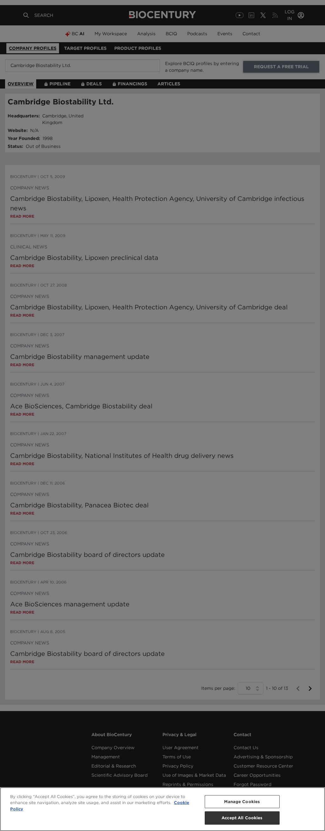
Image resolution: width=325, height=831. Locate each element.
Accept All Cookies (242, 817)
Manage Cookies (242, 801)
